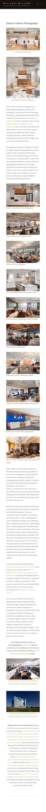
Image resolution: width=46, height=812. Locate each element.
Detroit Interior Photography (22, 23)
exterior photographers (13, 124)
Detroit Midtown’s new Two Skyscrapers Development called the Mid (21, 572)
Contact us (27, 645)
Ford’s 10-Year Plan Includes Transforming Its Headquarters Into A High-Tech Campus (23, 759)
